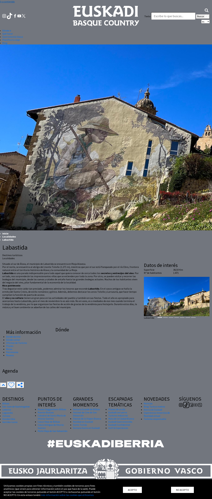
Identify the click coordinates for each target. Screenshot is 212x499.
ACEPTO (132, 489)
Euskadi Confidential (119, 424)
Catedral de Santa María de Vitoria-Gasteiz (52, 417)
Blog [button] (4, 42)
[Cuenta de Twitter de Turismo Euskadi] (23, 15)
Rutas (9, 349)
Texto (147, 16)
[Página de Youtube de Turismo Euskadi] (19, 15)
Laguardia (7, 412)
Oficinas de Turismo (16, 342)
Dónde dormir (13, 336)
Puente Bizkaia (46, 412)
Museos (10, 355)
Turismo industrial (118, 415)
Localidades (9, 236)
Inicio (5, 233)
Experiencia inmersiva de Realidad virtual (157, 414)
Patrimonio (12, 352)
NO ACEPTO (182, 489)
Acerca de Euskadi (153, 409)
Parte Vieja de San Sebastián (52, 431)
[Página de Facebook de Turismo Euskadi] (15, 15)
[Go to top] (3, 384)
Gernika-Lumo (10, 422)
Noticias (148, 403)
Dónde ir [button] (6, 30)
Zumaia (6, 415)
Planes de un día (116, 409)
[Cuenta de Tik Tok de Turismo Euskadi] (10, 15)
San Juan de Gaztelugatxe (16, 406)
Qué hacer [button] (7, 33)
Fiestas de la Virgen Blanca (87, 418)
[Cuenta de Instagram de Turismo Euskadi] (4, 15)
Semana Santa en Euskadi (86, 427)
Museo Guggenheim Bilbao (52, 409)
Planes (9, 345)
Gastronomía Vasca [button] (12, 36)
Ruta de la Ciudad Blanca (121, 418)
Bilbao (5, 403)
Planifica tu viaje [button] (11, 39)
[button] (206, 10)
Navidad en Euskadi (83, 421)
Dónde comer (13, 339)
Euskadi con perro (117, 412)
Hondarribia (8, 418)
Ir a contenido (7, 1)
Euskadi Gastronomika (120, 421)
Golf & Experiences (118, 427)
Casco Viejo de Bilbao (49, 421)
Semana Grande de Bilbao (86, 409)
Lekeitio (6, 409)
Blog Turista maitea (154, 406)
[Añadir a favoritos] (11, 385)
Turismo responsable (155, 418)
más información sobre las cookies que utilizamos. (67, 495)
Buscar (201, 16)
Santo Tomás (80, 424)
